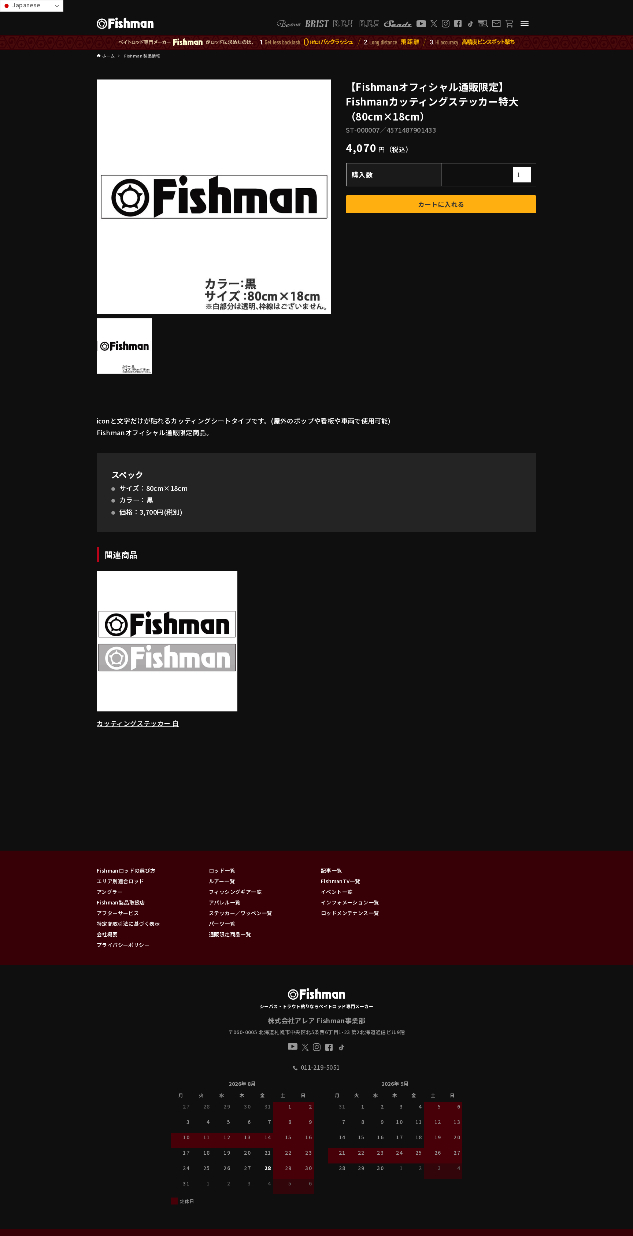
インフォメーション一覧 (350, 902)
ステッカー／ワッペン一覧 (240, 913)
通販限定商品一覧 (230, 934)
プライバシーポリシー (123, 944)
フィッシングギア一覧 (235, 891)
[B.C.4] (356, 23)
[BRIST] (317, 23)
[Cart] (509, 23)
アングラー (110, 891)
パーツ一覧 (222, 923)
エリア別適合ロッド (120, 881)
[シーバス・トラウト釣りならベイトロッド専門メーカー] (316, 995)
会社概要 (107, 934)
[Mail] (496, 23)
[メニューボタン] (524, 23)
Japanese (26, 4)
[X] (433, 23)
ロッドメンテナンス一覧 (350, 913)
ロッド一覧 (222, 870)
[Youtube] (421, 23)
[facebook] (458, 23)
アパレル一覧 (224, 902)
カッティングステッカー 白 (138, 723)
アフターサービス (118, 913)
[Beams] (288, 23)
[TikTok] (470, 23)
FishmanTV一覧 (340, 881)
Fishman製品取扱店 (121, 902)
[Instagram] (445, 23)
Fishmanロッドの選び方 (126, 870)
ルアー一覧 (222, 881)
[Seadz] (398, 23)
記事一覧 (331, 870)
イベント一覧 (336, 891)
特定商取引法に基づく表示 (128, 923)
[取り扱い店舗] (483, 23)
